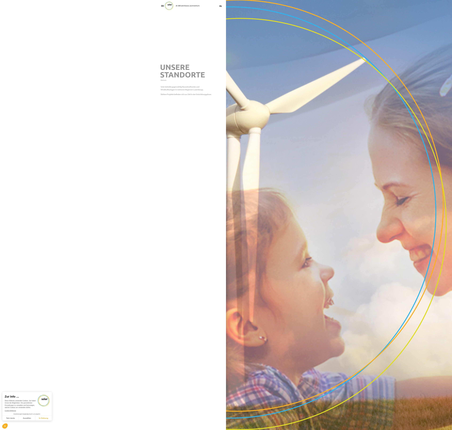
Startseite (163, 80)
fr (220, 6)
